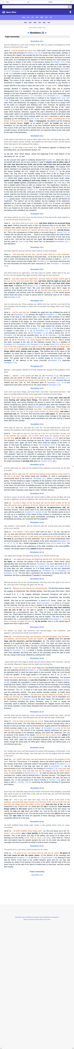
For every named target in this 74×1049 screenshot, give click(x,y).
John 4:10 (61, 98)
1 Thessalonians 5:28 (48, 858)
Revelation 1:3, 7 (43, 331)
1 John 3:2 (65, 259)
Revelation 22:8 (37, 388)
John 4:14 (34, 119)
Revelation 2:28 (28, 699)
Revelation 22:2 (37, 136)
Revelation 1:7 (30, 337)
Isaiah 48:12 (64, 566)
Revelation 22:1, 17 (54, 96)
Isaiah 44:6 (54, 566)
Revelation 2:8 (63, 571)
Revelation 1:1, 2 (35, 328)
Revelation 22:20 (37, 822)
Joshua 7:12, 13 (63, 232)
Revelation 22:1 (37, 41)
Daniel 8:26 (54, 344)
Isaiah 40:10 (50, 543)
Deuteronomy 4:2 (31, 773)
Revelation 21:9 (21, 315)
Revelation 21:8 (19, 650)
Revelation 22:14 (37, 579)
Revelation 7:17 (27, 96)
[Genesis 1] (71, 471)
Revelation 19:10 (50, 438)
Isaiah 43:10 (44, 566)
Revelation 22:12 (37, 522)
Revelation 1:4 (22, 858)
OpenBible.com (37, 875)
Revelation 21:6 (40, 96)
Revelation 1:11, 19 (55, 382)
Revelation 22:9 (37, 424)
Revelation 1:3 (54, 335)
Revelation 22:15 (37, 627)
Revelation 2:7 (56, 619)
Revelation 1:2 (23, 340)
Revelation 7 (56, 264)
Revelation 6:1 (49, 728)
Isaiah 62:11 (61, 543)
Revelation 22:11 (37, 493)
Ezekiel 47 (50, 160)
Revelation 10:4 (39, 478)
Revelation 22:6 (37, 301)
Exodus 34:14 (46, 461)
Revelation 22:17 (37, 712)
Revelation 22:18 (37, 748)
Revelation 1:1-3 (40, 333)
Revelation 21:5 (10, 344)
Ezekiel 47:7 (54, 171)
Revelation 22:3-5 (19, 71)
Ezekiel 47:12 (32, 190)
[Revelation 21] (2, 471)
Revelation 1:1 (51, 315)
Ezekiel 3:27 (30, 512)
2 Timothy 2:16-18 (23, 782)
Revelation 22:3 (37, 214)
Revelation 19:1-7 (63, 241)
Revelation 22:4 (37, 247)
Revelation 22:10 (37, 464)
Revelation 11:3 (63, 378)
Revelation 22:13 (37, 552)
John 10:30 (23, 241)
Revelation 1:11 (10, 363)
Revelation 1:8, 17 (49, 571)
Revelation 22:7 (37, 366)
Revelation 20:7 (48, 228)
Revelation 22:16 (37, 658)
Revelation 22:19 (37, 788)
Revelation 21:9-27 (32, 53)
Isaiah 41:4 (34, 566)
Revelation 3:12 (43, 261)
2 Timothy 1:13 (53, 780)
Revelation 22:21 (37, 846)
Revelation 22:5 (37, 269)
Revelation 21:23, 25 (33, 286)
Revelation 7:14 (47, 603)
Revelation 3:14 (49, 328)
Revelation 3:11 (51, 376)
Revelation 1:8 (9, 335)
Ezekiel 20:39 (41, 512)
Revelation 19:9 (23, 344)
